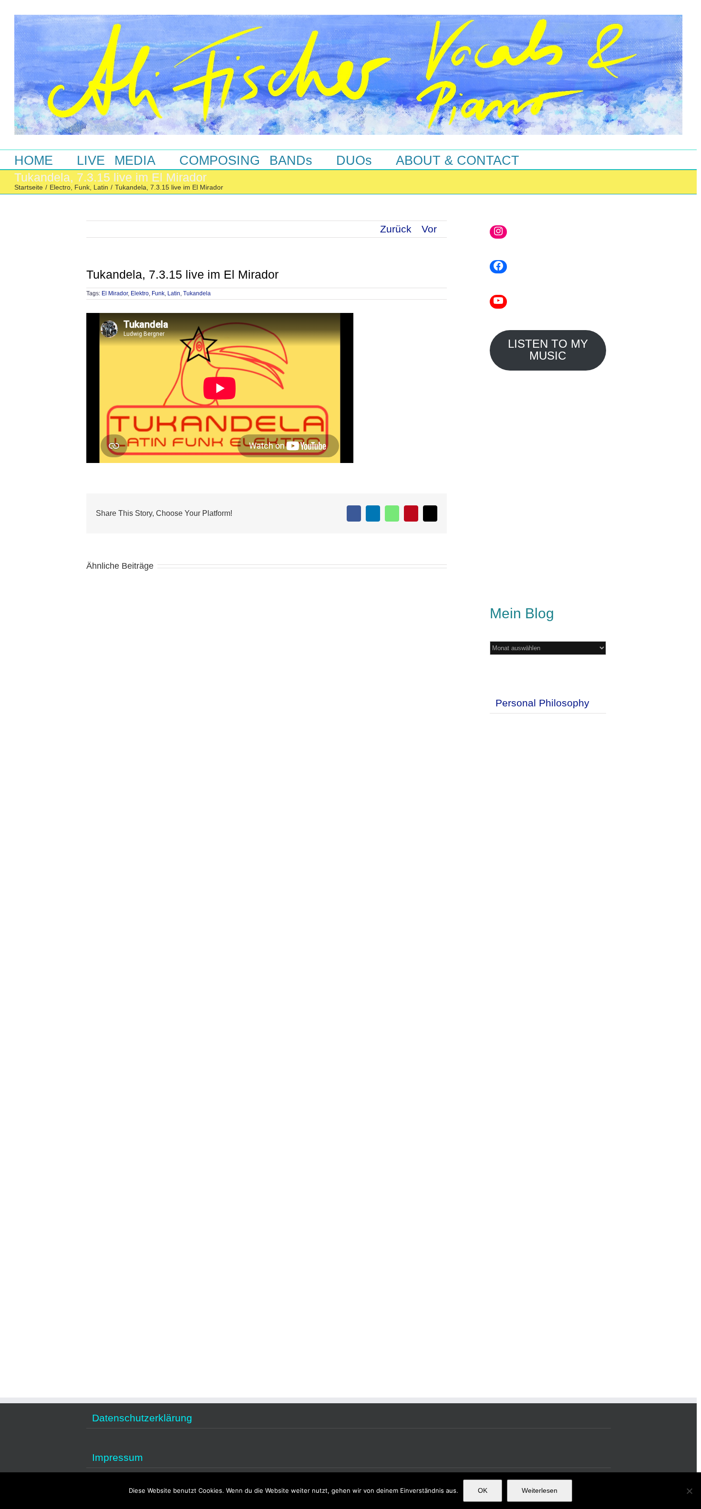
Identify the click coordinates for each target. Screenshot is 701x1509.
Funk (158, 293)
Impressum (117, 1457)
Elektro (140, 293)
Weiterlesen (539, 1490)
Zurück (396, 228)
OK (482, 1490)
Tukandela (197, 293)
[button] (548, 159)
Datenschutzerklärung (142, 1418)
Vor (429, 228)
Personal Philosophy (542, 702)
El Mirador (115, 293)
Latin (173, 293)
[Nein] (689, 1491)
